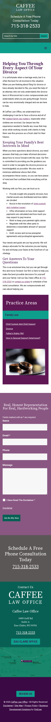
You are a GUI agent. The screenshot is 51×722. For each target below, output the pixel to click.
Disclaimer (7, 508)
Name (6, 420)
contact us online (22, 281)
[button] (46, 48)
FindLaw (38, 709)
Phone (6, 450)
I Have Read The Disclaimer (21, 500)
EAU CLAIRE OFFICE (25, 641)
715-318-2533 (25, 26)
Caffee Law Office (19, 702)
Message (7, 465)
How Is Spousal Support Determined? (23, 338)
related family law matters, (18, 119)
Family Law (11, 314)
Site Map (19, 705)
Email (6, 435)
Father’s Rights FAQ (15, 333)
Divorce (9, 329)
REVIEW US (25, 693)
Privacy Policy (31, 705)
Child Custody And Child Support (20, 324)
